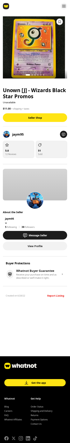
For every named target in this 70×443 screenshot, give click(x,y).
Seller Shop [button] (35, 117)
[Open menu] (64, 6)
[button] (63, 134)
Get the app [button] (38, 382)
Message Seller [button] (38, 235)
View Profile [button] (35, 246)
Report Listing (55, 295)
